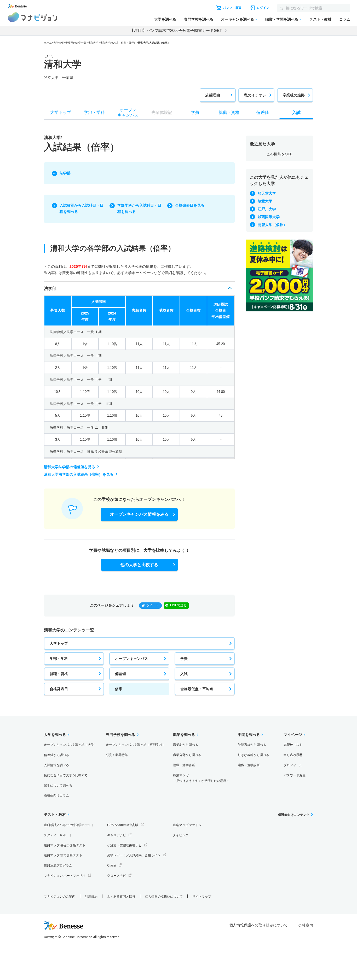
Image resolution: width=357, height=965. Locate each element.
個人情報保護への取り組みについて (258, 925)
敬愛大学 (265, 201)
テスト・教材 (320, 19)
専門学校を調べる (198, 19)
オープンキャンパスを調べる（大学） (70, 745)
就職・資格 (59, 674)
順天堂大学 (267, 193)
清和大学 (93, 42)
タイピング (180, 835)
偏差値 (120, 674)
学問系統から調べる (252, 745)
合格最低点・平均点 (196, 689)
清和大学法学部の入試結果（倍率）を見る (78, 474)
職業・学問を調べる (281, 19)
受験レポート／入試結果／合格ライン (133, 855)
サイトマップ (201, 896)
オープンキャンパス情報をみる (139, 514)
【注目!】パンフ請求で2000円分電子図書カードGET (176, 30)
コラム (344, 19)
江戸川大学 (267, 209)
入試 (184, 674)
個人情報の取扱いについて (164, 896)
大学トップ (59, 643)
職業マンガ (201, 778)
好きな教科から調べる (253, 755)
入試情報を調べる (56, 765)
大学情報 (58, 42)
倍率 (118, 689)
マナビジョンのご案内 (59, 896)
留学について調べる (58, 785)
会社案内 (305, 925)
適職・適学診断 (184, 765)
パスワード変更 (295, 775)
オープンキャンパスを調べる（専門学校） (135, 745)
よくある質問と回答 (121, 896)
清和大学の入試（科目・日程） (118, 42)
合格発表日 (59, 689)
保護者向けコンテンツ (293, 815)
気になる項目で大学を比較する (66, 775)
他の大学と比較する (139, 564)
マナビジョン (32, 17)
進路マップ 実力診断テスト (63, 855)
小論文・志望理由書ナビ (124, 845)
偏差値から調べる (56, 755)
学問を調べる (249, 735)
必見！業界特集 (117, 755)
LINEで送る (178, 605)
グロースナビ (116, 875)
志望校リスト (293, 745)
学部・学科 (59, 658)
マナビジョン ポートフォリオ (64, 875)
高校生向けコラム (56, 795)
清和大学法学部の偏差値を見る (69, 467)
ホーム (48, 42)
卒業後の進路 (294, 95)
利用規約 (91, 896)
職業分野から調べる (187, 755)
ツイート (152, 605)
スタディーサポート (58, 835)
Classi (111, 865)
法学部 (65, 173)
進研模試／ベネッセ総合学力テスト (69, 825)
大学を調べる (165, 19)
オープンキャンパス (131, 658)
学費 (184, 658)
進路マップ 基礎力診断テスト (64, 845)
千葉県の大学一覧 (75, 42)
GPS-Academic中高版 (122, 825)
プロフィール (293, 765)
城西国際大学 (269, 217)
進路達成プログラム (58, 865)
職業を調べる (184, 735)
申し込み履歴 (293, 755)
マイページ (293, 735)
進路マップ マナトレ (187, 825)
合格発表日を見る (189, 205)
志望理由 (212, 95)
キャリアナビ (116, 835)
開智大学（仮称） (272, 224)
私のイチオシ (255, 95)
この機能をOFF (279, 154)
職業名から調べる (185, 745)
